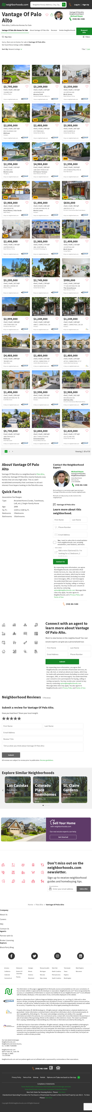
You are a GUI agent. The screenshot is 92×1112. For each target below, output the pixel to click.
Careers (3, 919)
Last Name (76, 520)
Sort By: (5, 49)
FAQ (1, 924)
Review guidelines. (47, 760)
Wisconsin (79, 971)
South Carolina (56, 978)
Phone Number (64, 527)
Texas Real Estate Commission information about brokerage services (46, 1086)
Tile (83, 49)
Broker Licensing (7, 940)
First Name (59, 520)
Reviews (54, 30)
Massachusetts (44, 968)
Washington (67, 978)
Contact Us (4, 928)
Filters (88, 37)
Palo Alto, (6, 25)
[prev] (4, 74)
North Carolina (56, 971)
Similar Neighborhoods (67, 30)
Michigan (43, 971)
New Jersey (43, 978)
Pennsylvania (56, 975)
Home (30, 904)
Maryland (31, 978)
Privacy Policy (75, 595)
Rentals (42, 1077)
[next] (27, 74)
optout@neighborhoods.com (64, 590)
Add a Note (58, 547)
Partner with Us (6, 935)
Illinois (30, 971)
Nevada (42, 975)
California (14, 25)
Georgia (30, 968)
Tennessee (67, 968)
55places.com (51, 1077)
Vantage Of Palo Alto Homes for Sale (15, 30)
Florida (18, 977)
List (88, 49)
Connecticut (8, 978)
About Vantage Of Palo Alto (39, 30)
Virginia (66, 975)
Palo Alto (40, 474)
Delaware (19, 968)
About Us (3, 914)
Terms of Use (58, 597)
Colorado (7, 975)
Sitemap (35, 1077)
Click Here (61, 1092)
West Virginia (80, 968)
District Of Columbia (19, 972)
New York (55, 968)
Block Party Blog (7, 947)
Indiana (30, 975)
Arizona (6, 968)
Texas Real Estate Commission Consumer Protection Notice (46, 1089)
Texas (65, 971)
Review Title (8, 739)
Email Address (64, 535)
